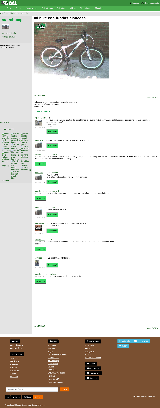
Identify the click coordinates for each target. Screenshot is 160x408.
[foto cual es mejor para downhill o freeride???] (16, 134)
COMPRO (89, 345)
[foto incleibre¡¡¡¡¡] (26, 168)
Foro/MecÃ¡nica (16, 348)
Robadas (14, 364)
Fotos (18, 8)
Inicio (17, 397)
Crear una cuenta (151, 3)
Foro (9, 8)
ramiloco (38, 258)
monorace (39, 140)
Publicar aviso (142, 341)
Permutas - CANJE (93, 358)
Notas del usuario (9, 37)
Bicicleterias (94, 368)
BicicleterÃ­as (47, 8)
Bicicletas (61, 8)
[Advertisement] (16, 84)
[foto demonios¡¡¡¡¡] (8, 149)
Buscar (88, 355)
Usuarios (99, 8)
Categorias (89, 352)
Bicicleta (18, 354)
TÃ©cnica (14, 358)
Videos (73, 8)
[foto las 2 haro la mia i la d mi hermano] (16, 151)
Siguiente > (152, 98)
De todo (51, 367)
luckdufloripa (40, 223)
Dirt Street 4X (53, 358)
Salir (39, 397)
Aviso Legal (10, 405)
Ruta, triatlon (53, 364)
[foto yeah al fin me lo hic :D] (6, 134)
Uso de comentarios (36, 405)
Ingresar (135, 3)
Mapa (28, 397)
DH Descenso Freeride (57, 355)
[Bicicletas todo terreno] (26, 3)
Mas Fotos (4, 122)
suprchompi (40, 154)
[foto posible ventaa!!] (25, 134)
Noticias (13, 367)
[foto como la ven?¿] (25, 140)
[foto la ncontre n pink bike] (16, 172)
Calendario (14, 371)
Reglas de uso (21, 405)
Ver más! (5, 180)
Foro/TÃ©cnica (16, 345)
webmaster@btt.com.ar (145, 396)
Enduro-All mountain (56, 373)
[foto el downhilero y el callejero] (26, 157)
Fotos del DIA (53, 379)
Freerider (14, 377)
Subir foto (125, 341)
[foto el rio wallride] (6, 153)
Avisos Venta (31, 8)
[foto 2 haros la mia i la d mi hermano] (25, 146)
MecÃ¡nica (14, 361)
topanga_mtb (40, 118)
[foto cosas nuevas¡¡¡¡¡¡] (16, 144)
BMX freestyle (53, 361)
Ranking (51, 376)
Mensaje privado (9, 33)
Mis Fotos (9, 129)
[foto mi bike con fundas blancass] (16, 161)
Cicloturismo (85, 8)
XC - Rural (52, 345)
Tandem (13, 374)
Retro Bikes (52, 370)
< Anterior (39, 95)
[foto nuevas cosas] (6, 142)
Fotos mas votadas (55, 382)
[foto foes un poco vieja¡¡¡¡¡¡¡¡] (6, 159)
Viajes (50, 352)
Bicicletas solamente (19, 13)
